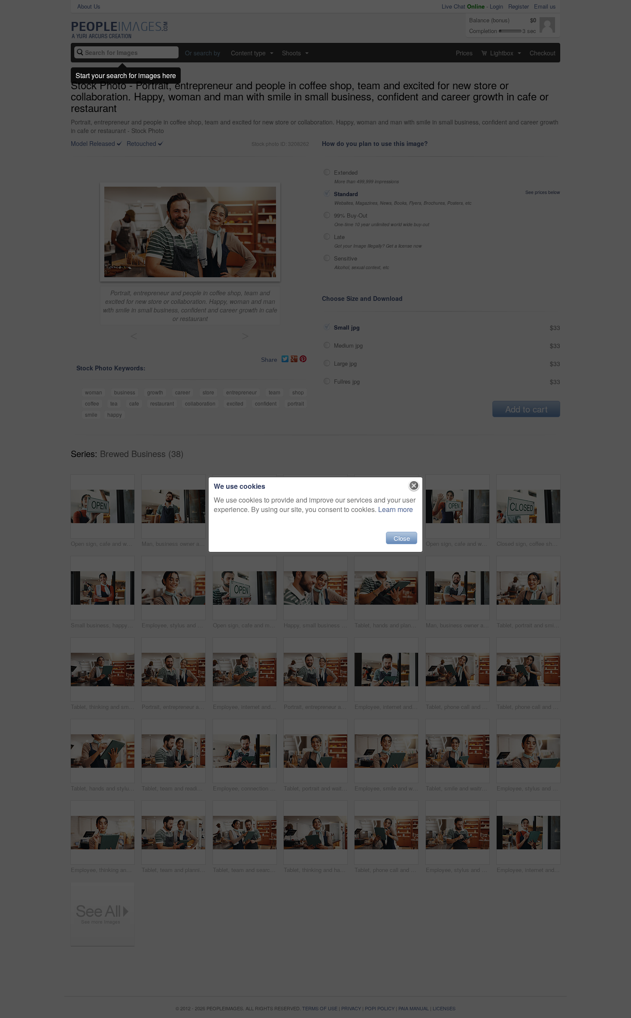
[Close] (414, 485)
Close (402, 537)
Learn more (395, 509)
